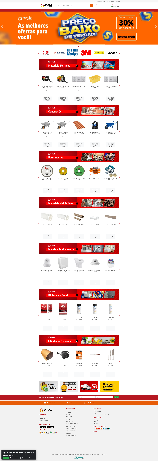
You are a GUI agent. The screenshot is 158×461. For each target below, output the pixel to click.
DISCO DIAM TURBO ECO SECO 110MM (79, 179)
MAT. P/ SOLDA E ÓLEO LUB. (72, 423)
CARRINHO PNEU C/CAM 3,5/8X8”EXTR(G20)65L (47, 133)
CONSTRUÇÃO (69, 416)
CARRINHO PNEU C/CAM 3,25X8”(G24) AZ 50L (111, 133)
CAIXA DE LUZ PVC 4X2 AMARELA (95, 87)
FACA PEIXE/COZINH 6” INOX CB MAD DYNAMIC (95, 363)
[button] (79, 46)
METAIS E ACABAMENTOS (71, 430)
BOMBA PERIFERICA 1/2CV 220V (95, 178)
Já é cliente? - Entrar (101, 1)
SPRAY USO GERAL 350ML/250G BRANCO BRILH (110, 317)
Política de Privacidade (43, 420)
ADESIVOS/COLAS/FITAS (71, 411)
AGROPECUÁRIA (69, 412)
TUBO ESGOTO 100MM (47, 224)
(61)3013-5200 (98, 413)
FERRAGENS (68, 419)
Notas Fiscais (90, 403)
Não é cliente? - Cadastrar (114, 1)
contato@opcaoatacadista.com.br (102, 414)
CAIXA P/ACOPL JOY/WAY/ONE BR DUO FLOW (63, 271)
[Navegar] (2, 26)
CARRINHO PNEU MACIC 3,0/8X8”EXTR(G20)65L (63, 133)
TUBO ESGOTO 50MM (95, 224)
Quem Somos (42, 418)
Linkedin (97, 423)
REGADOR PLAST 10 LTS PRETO (63, 362)
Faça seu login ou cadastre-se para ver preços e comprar (47, 99)
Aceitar (5, 457)
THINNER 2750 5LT (63, 316)
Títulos (70, 403)
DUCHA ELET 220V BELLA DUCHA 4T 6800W (95, 271)
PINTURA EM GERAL (70, 431)
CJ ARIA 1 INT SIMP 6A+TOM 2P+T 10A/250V (111, 87)
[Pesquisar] (91, 5)
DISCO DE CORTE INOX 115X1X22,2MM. (63, 179)
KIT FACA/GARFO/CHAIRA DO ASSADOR (111, 363)
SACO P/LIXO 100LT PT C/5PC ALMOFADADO (79, 363)
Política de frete (42, 416)
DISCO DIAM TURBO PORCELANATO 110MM (47, 179)
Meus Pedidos (50, 403)
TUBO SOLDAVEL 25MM (111, 224)
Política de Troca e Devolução (45, 421)
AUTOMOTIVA (69, 414)
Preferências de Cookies (27, 457)
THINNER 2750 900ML (47, 316)
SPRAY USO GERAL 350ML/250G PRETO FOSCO (79, 317)
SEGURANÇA (69, 433)
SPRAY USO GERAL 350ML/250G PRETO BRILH (95, 317)
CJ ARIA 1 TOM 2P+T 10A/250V (79, 86)
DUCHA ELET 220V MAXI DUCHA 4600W (47, 271)
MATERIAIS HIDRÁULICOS (71, 428)
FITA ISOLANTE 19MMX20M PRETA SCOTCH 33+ (63, 87)
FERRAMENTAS (69, 421)
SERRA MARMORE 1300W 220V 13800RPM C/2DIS (110, 179)
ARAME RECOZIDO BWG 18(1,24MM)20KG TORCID (95, 133)
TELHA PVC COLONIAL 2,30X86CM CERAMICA (79, 133)
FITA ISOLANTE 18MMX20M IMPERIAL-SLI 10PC (47, 87)
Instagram (97, 420)
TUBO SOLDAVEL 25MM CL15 (79, 224)
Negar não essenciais (14, 457)
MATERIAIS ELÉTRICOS (71, 426)
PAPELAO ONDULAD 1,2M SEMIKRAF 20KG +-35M (47, 363)
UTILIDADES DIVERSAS (71, 435)
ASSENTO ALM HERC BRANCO (111, 270)
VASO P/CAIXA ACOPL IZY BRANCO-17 (79, 271)
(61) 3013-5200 (115, 6)
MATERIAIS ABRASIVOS (71, 425)
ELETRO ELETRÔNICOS (71, 418)
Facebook (97, 421)
